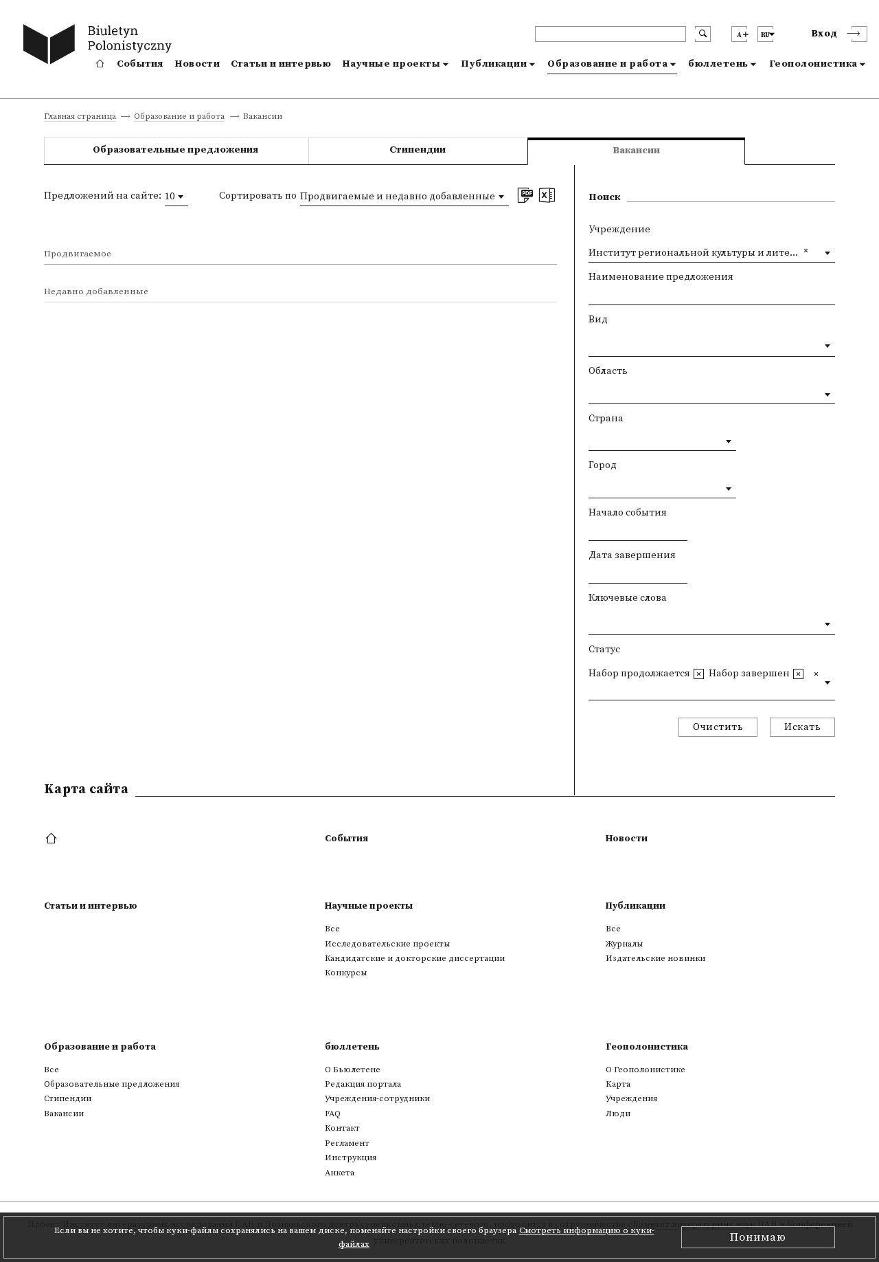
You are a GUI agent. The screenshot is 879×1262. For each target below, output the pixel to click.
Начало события (628, 513)
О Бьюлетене (352, 1069)
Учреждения (631, 1098)
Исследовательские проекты (387, 943)
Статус (604, 649)
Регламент (347, 1143)
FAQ (333, 1113)
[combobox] (176, 196)
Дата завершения (632, 555)
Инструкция (350, 1157)
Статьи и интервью (281, 64)
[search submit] (703, 34)
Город (603, 465)
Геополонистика (813, 64)
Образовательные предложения (175, 150)
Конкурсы (346, 972)
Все (332, 928)
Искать (802, 727)
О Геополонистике (645, 1069)
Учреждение (619, 229)
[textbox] (592, 343)
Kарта (618, 1083)
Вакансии (64, 1113)
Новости (197, 64)
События (140, 64)
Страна (606, 418)
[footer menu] (52, 839)
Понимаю (758, 1237)
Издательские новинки (655, 958)
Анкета (339, 1172)
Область (608, 371)
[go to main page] (100, 46)
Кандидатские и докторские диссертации (415, 958)
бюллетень (718, 64)
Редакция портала (363, 1083)
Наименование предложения (661, 277)
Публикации (494, 64)
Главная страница (80, 117)
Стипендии (417, 150)
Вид (598, 319)
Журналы (624, 943)
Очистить (718, 727)
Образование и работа (607, 64)
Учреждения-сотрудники (377, 1098)
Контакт (342, 1127)
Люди (618, 1113)
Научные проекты (391, 64)
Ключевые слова (628, 598)
